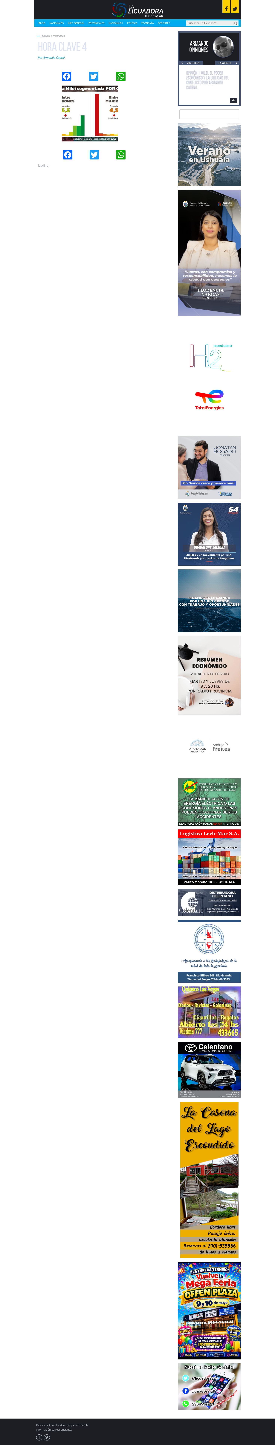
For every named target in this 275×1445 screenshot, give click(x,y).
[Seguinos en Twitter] (235, 6)
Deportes (164, 23)
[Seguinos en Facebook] (226, 6)
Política (132, 23)
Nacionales (57, 23)
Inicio (42, 23)
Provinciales (96, 23)
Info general (76, 23)
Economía (147, 23)
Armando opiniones (198, 46)
